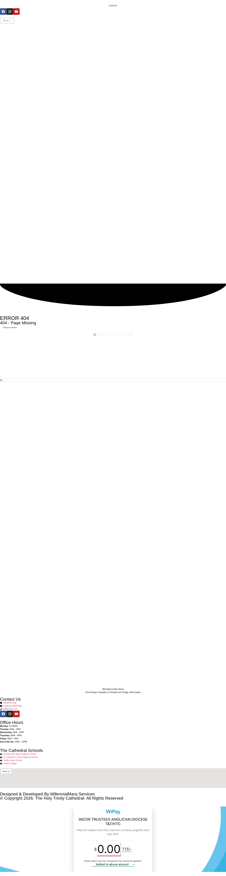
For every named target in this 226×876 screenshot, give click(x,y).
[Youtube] (16, 11)
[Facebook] (3, 11)
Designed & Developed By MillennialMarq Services (47, 794)
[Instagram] (10, 11)
